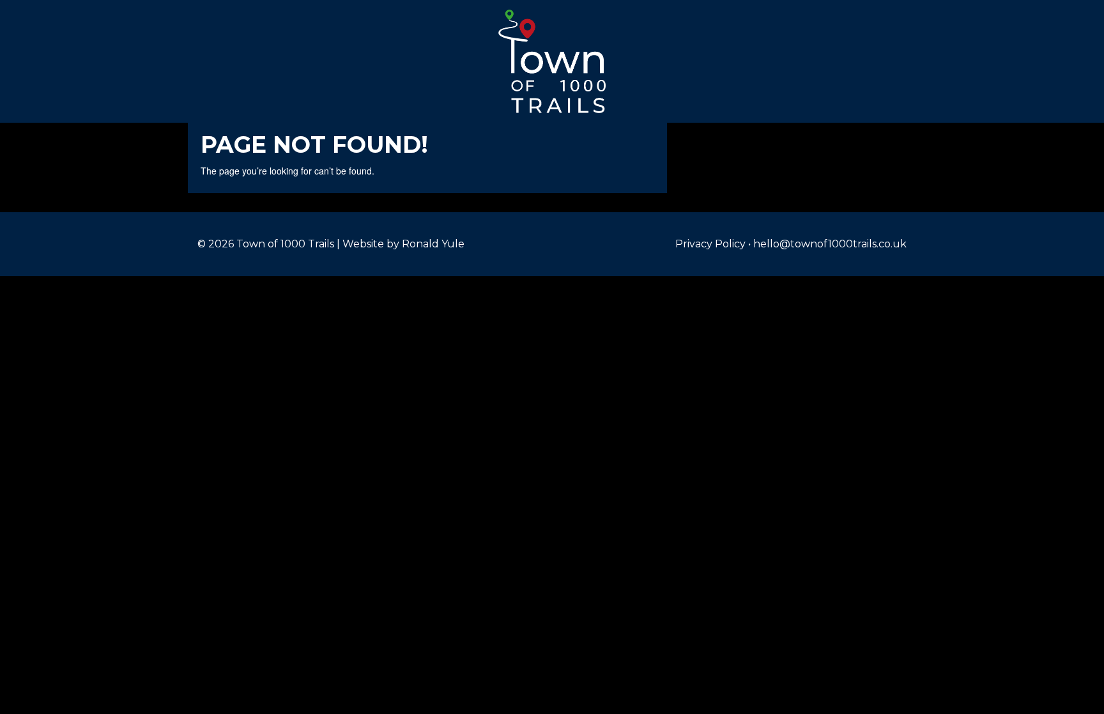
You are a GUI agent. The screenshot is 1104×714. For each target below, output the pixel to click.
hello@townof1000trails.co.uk (830, 244)
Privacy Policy (710, 244)
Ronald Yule (433, 244)
